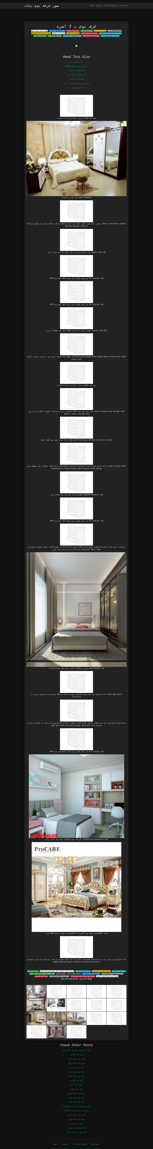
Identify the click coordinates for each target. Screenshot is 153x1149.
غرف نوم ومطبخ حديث (76, 1059)
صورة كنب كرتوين (41, 976)
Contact (99, 5)
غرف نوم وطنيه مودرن (76, 1127)
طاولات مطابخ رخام (74, 974)
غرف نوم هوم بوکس (76, 1097)
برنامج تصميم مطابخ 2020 (76, 66)
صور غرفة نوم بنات (42, 5)
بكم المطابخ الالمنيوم (76, 75)
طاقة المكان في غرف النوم (59, 976)
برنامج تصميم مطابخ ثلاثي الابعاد (76, 83)
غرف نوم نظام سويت (76, 1102)
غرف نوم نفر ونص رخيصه (76, 1132)
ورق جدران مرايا (40, 36)
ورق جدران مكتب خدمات (89, 33)
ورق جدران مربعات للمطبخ (41, 33)
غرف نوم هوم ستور (76, 1119)
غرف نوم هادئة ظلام (76, 1063)
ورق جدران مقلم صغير (57, 31)
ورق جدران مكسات (73, 33)
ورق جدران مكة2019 (114, 31)
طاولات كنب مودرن (85, 979)
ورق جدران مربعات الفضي (110, 36)
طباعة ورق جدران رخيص (69, 979)
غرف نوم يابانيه (76, 1067)
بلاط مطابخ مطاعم (76, 79)
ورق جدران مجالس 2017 (91, 36)
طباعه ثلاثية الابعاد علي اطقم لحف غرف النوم (57, 971)
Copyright (123, 5)
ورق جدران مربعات (54, 36)
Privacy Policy (110, 5)
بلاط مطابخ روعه (76, 62)
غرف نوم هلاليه (76, 1080)
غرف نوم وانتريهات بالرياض (76, 1110)
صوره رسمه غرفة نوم (83, 971)
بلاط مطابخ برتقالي (76, 70)
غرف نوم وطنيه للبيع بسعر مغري (76, 1050)
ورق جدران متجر (86, 31)
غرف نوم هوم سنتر (76, 1071)
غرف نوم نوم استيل (76, 1076)
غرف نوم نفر (76, 1084)
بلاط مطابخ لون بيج (76, 87)
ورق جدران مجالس (58, 33)
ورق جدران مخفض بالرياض (72, 36)
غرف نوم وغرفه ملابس (76, 1115)
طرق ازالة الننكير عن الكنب (112, 974)
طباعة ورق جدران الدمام (101, 971)
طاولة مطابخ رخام (118, 971)
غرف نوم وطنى (76, 1123)
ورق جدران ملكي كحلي (39, 31)
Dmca (92, 5)
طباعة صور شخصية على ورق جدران (83, 976)
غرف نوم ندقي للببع (76, 1093)
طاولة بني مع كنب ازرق (91, 974)
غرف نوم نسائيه (76, 1054)
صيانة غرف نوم (33, 971)
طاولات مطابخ (61, 974)
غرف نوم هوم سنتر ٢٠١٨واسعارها (76, 1106)
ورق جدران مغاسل (73, 31)
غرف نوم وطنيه (76, 1089)
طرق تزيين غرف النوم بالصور (107, 976)
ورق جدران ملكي (100, 31)
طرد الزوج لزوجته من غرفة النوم (42, 974)
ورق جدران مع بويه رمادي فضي (110, 33)
